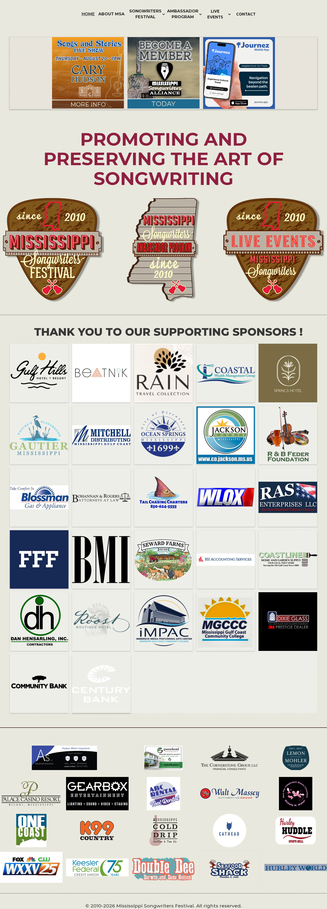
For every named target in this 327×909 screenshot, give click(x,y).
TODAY (163, 104)
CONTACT (246, 14)
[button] (147, 14)
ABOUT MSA (111, 14)
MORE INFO (88, 104)
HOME (88, 14)
